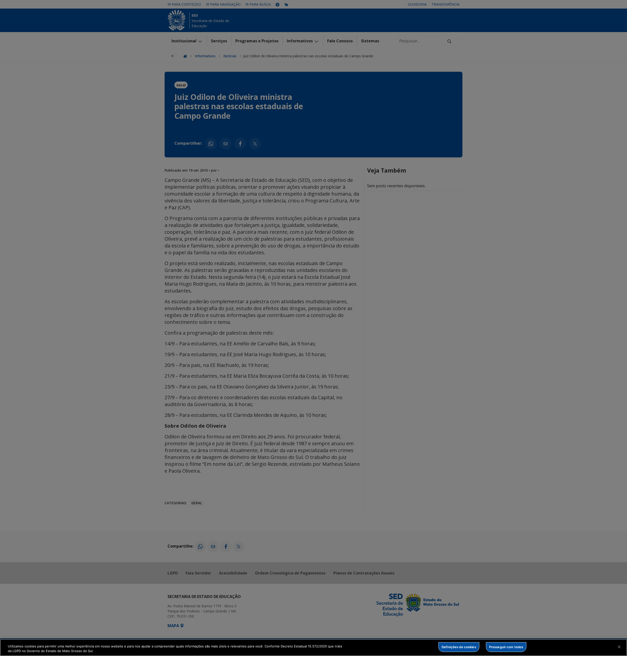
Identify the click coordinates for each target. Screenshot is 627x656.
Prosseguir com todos (506, 647)
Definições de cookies (459, 647)
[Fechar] (619, 647)
